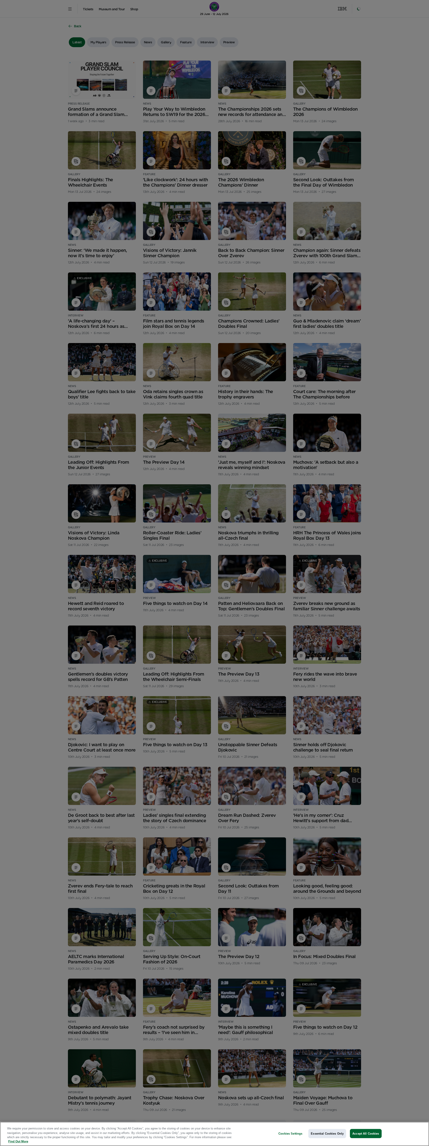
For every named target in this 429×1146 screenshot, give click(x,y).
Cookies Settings (290, 1133)
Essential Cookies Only (327, 1133)
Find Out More (18, 1141)
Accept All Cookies (365, 1133)
